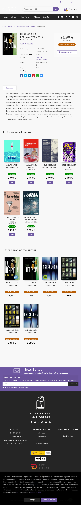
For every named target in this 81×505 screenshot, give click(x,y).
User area (75, 2)
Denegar (32, 500)
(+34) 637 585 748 (16, 437)
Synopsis (9, 88)
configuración (35, 492)
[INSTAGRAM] (69, 17)
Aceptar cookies (49, 500)
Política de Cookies (41, 443)
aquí (17, 492)
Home (4, 26)
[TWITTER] (62, 17)
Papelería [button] (25, 17)
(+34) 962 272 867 (15, 433)
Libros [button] (14, 17)
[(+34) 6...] (76, 17)
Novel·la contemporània (26, 26)
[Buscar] (56, 9)
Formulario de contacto (15, 444)
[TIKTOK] (65, 17)
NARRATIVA (11, 26)
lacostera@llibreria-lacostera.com (15, 440)
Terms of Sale (41, 437)
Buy (12, 182)
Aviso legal (41, 433)
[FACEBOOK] (58, 17)
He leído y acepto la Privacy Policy (16, 388)
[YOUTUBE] (73, 17)
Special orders (68, 436)
